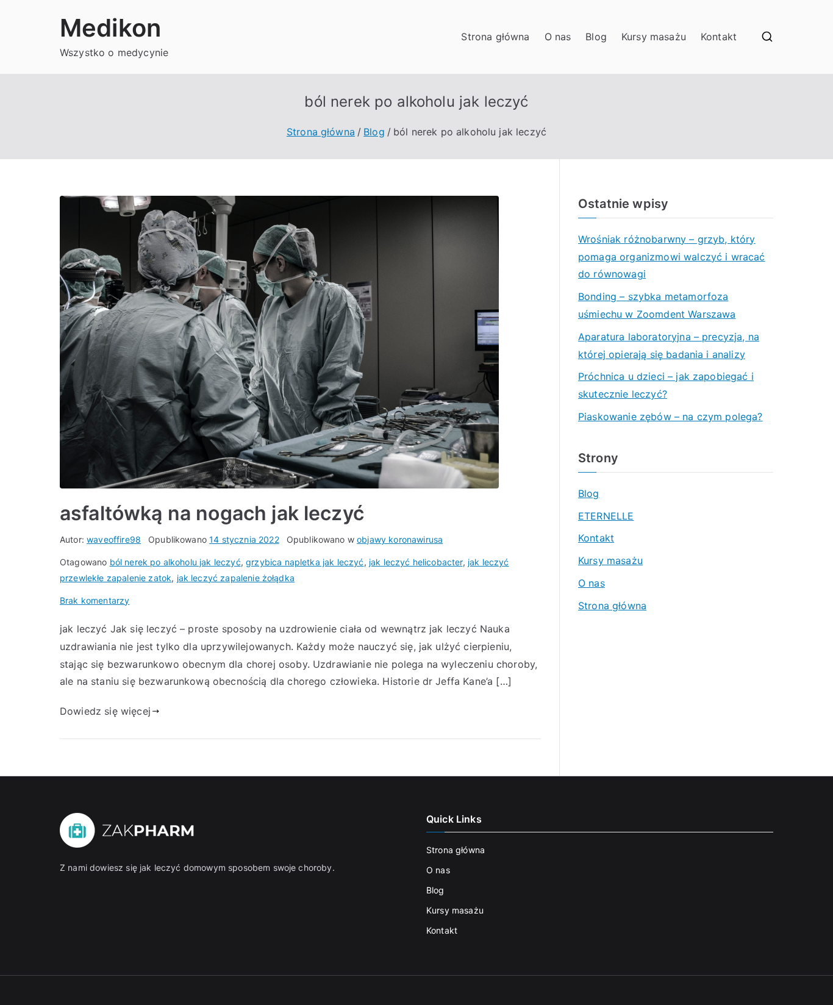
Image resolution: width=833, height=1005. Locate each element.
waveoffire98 (114, 539)
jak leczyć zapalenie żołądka (236, 578)
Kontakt (719, 36)
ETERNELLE (606, 516)
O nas (558, 36)
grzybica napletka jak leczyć (304, 562)
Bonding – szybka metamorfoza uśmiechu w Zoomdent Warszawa (656, 305)
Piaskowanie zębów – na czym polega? (670, 416)
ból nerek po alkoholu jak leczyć (175, 562)
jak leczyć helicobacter (416, 562)
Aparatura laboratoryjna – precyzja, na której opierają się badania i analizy (668, 345)
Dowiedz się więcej (105, 711)
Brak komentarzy (94, 600)
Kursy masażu (653, 36)
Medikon (110, 28)
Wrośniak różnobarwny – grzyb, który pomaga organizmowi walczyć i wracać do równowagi (671, 257)
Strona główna (495, 36)
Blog (596, 36)
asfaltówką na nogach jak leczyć (212, 513)
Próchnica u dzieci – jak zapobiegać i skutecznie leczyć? (666, 385)
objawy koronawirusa (400, 539)
